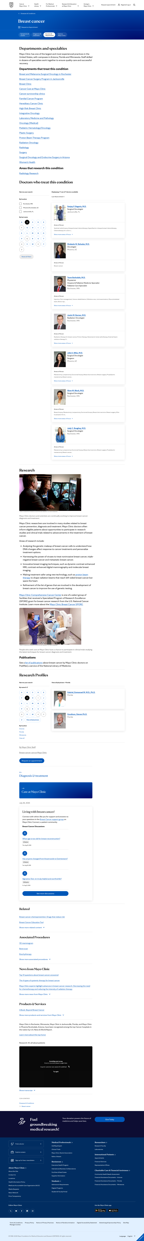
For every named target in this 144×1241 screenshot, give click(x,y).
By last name (23, 217)
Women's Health (27, 162)
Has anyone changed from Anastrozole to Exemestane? (45, 858)
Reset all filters (26, 257)
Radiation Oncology (28, 142)
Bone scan (23, 948)
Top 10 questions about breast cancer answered (38, 975)
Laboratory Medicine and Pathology (36, 118)
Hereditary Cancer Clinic (31, 103)
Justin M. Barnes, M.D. (76, 315)
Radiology (24, 147)
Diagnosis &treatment (37, 34)
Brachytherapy (25, 954)
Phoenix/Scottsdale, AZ (30, 208)
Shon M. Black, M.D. (75, 390)
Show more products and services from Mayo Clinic (40, 1015)
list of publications (34, 662)
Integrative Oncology (29, 113)
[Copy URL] (69, 1066)
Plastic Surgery (26, 132)
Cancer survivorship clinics (32, 93)
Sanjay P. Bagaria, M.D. (76, 206)
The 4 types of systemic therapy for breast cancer (39, 980)
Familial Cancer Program (31, 98)
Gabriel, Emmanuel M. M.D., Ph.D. (81, 692)
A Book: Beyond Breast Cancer (31, 1010)
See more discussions (45, 893)
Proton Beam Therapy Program (34, 137)
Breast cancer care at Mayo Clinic (33, 752)
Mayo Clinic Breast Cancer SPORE (66, 604)
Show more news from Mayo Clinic (33, 994)
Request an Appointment (29, 27)
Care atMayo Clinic (62, 34)
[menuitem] (24, 35)
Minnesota (22, 735)
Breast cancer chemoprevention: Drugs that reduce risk (42, 917)
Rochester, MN (28, 204)
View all (21, 738)
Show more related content (30, 927)
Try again (55, 1071)
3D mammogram (26, 943)
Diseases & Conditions (28, 13)
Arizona (21, 729)
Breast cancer (31, 21)
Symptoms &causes (24, 34)
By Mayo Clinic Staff (27, 747)
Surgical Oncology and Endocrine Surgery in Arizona (44, 157)
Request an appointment (32, 760)
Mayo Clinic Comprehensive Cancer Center (40, 594)
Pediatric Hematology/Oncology (35, 127)
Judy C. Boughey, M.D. (76, 428)
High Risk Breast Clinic (30, 108)
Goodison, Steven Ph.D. (77, 714)
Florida (21, 732)
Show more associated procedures (33, 959)
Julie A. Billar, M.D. (75, 353)
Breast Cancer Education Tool (31, 922)
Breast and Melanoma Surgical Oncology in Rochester (45, 74)
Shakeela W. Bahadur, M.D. (78, 244)
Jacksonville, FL (28, 212)
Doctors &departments (49, 34)
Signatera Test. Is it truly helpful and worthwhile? (42, 879)
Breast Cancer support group (52, 819)
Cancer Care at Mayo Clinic (32, 88)
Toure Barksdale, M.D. (76, 277)
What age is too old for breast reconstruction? (41, 838)
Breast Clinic (25, 83)
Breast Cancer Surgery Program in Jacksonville (41, 79)
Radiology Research (28, 173)
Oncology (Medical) (28, 123)
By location (23, 199)
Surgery (23, 152)
